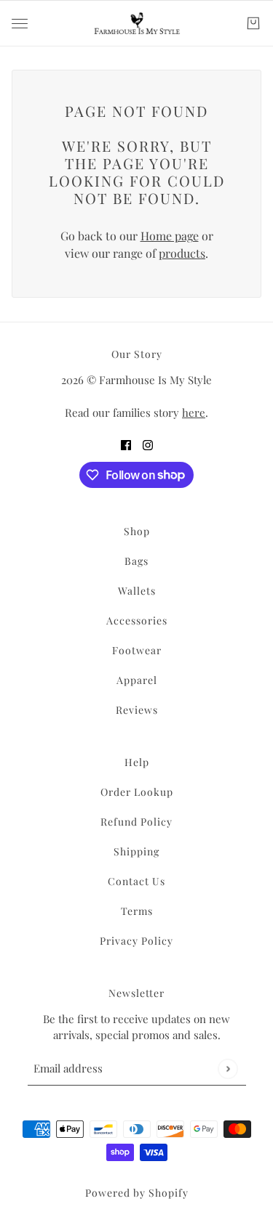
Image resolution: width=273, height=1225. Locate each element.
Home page (170, 235)
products (182, 253)
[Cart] (253, 23)
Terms (137, 911)
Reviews (137, 710)
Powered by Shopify (137, 1193)
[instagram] (148, 444)
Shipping (136, 851)
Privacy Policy (136, 941)
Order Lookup (136, 792)
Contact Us (136, 881)
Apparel (136, 680)
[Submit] (227, 1068)
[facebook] (126, 444)
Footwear (137, 650)
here (193, 412)
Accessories (136, 620)
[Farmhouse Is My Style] (137, 23)
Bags (136, 561)
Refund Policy (136, 822)
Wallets (137, 591)
